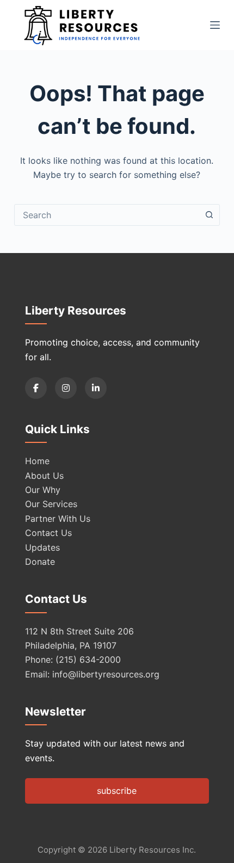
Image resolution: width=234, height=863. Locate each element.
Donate (40, 561)
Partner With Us (57, 518)
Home (37, 460)
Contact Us (48, 532)
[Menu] (215, 25)
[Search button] (209, 215)
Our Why (42, 489)
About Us (44, 475)
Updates (42, 547)
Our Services (51, 503)
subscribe (117, 790)
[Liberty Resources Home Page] (82, 25)
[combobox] (107, 215)
